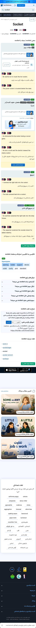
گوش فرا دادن (12, 548)
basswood (24, 514)
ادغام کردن (28, 539)
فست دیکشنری (13, 617)
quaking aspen (12, 514)
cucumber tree (12, 522)
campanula (12, 501)
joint (16, 268)
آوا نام (9, 531)
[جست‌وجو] (3, 10)
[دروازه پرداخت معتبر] (24, 569)
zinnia (28, 505)
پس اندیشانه (24, 548)
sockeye (6, 358)
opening (5, 264)
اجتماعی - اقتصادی (24, 526)
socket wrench (8, 355)
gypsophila (8, 505)
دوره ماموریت (13, 535)
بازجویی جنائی (22, 543)
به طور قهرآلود (10, 526)
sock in (5, 344)
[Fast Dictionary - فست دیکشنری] (6, 5)
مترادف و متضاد (18, 15)
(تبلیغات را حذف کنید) (24, 118)
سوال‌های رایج (7, 15)
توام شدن (24, 535)
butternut (24, 518)
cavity (11, 268)
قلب (18, 531)
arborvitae (29, 509)
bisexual (18, 509)
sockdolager (7, 347)
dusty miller (23, 501)
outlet (5, 268)
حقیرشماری (24, 522)
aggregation (8, 509)
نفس (27, 531)
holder (13, 264)
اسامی (11, 543)
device (26, 264)
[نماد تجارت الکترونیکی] (19, 569)
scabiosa (19, 505)
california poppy (14, 497)
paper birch (12, 518)
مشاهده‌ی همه (4, 391)
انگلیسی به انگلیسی (29, 15)
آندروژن (18, 539)
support (19, 264)
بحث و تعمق (8, 539)
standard (23, 268)
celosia (25, 497)
